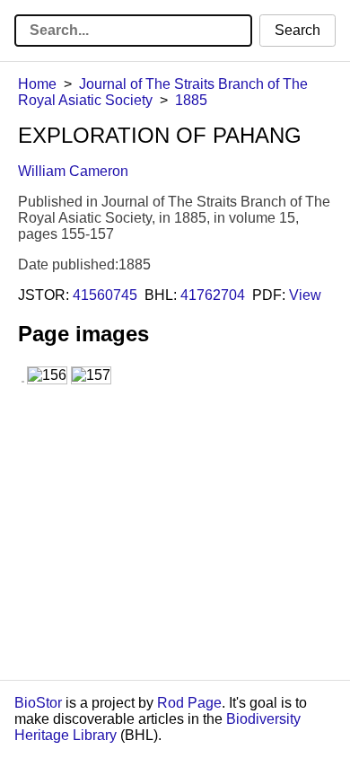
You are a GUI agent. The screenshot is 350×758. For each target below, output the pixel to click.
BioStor (38, 702)
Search (297, 30)
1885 (191, 100)
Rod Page (189, 702)
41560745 (105, 295)
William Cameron (73, 171)
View (305, 295)
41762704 (212, 295)
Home (37, 84)
